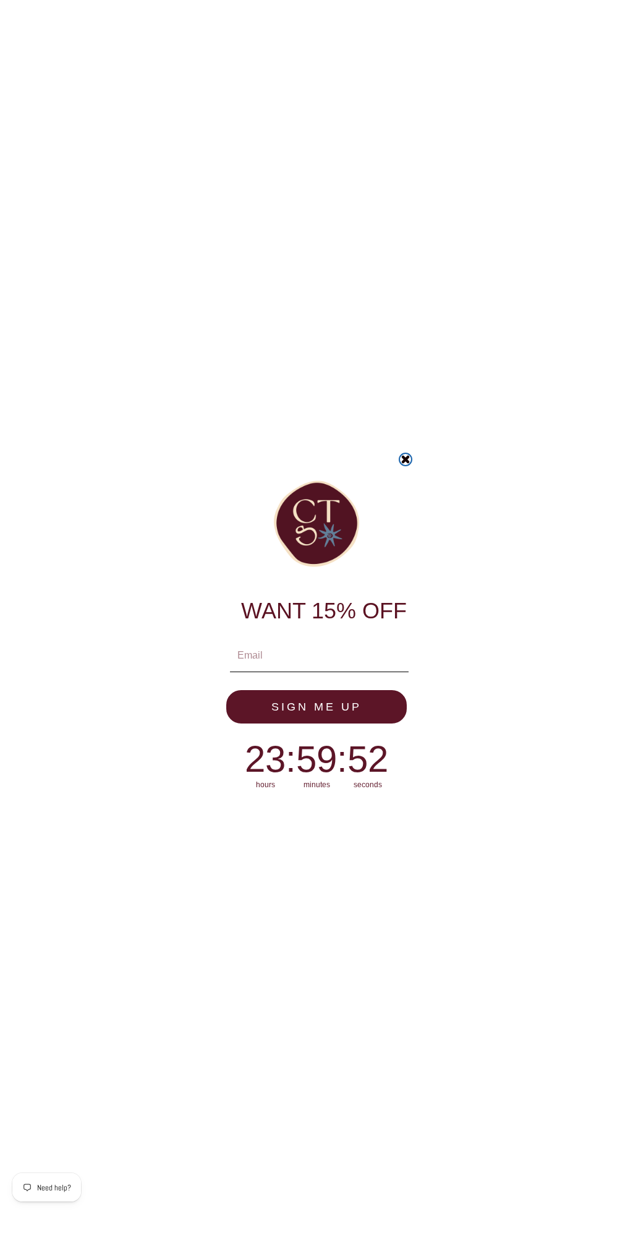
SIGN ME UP (316, 707)
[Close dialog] (405, 459)
